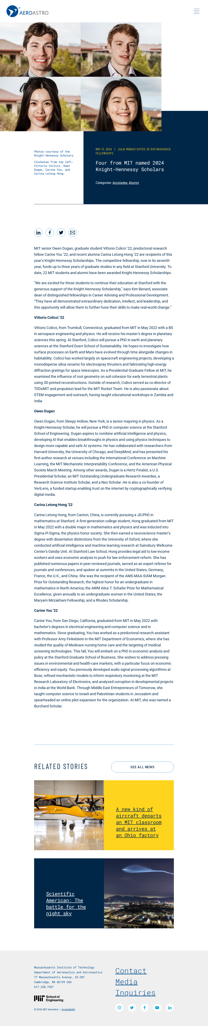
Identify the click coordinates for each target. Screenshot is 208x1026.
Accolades (120, 182)
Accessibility (68, 1009)
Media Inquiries (135, 987)
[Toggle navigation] (197, 11)
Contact (131, 970)
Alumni (134, 182)
